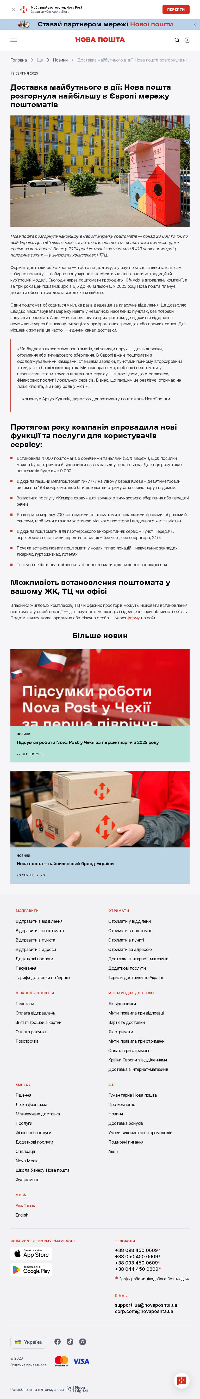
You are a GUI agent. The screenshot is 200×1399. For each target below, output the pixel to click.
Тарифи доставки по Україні (43, 977)
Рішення (23, 1095)
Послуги (24, 1123)
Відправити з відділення (39, 921)
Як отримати (120, 1031)
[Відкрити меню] (13, 40)
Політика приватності (28, 1365)
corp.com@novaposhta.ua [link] (144, 1311)
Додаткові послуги (34, 958)
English (22, 1215)
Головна (18, 60)
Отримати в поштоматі (130, 930)
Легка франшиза (31, 1104)
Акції (113, 1151)
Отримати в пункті (126, 940)
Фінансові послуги (33, 1132)
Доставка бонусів (125, 1123)
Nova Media (27, 1160)
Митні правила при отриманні (136, 1041)
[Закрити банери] (195, 24)
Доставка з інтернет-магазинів (138, 958)
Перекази (25, 1003)
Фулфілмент (27, 1179)
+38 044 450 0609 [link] (136, 1269)
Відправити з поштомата (40, 930)
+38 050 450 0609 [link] (136, 1256)
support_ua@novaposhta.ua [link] (146, 1305)
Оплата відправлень (35, 1013)
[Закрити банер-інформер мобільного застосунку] (13, 10)
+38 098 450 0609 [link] (136, 1250)
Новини (60, 60)
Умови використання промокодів (140, 1132)
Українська (26, 1205)
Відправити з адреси (36, 949)
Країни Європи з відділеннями (137, 1059)
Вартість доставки (126, 1022)
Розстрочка (27, 1041)
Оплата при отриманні (129, 1050)
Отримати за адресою (130, 949)
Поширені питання (125, 1142)
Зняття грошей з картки (38, 1022)
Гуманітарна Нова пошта (132, 1095)
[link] (100, 24)
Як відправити (122, 1003)
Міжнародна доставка (38, 1113)
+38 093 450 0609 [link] (136, 1263)
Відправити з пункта (35, 940)
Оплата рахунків (31, 1031)
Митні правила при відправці (136, 1013)
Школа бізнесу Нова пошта (42, 1170)
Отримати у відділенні (129, 921)
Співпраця (25, 1151)
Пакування (26, 968)
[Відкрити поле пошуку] (177, 40)
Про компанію (121, 1104)
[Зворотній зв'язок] (182, 1381)
